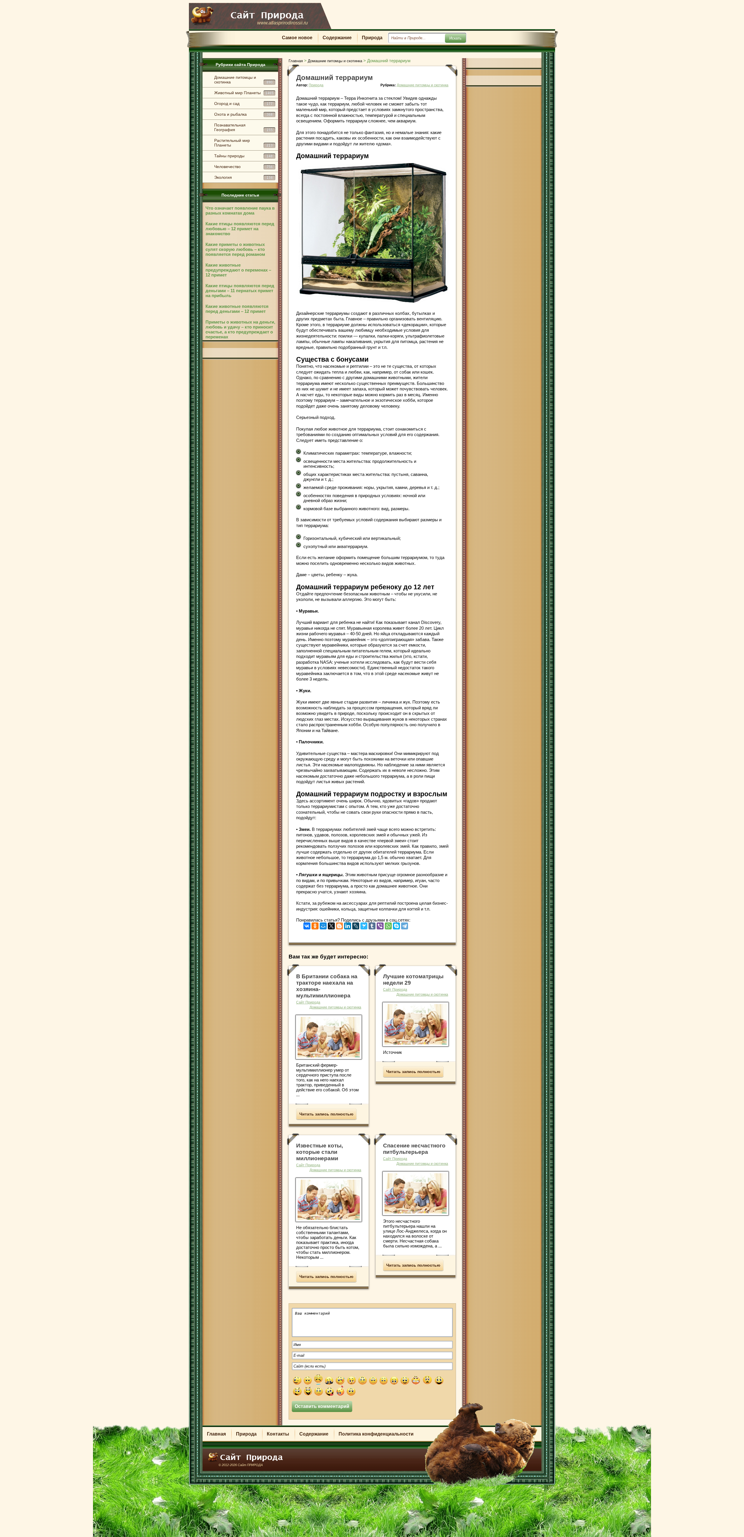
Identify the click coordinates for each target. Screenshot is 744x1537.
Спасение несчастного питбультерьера (414, 1149)
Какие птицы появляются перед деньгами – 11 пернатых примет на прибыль (239, 290)
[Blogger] (339, 924)
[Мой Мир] (323, 924)
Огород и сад (243, 103)
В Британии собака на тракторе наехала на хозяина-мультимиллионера (326, 986)
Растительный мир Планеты (243, 142)
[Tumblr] (372, 924)
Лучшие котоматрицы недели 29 (413, 979)
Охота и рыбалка (243, 114)
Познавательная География (243, 127)
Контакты (278, 1433)
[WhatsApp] (388, 924)
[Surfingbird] (363, 924)
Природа (372, 37)
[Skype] (396, 924)
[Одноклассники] (315, 924)
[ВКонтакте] (306, 924)
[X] (331, 924)
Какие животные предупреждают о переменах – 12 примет (238, 270)
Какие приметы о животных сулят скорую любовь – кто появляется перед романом (235, 249)
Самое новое (297, 37)
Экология (243, 177)
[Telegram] (404, 924)
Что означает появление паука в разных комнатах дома (240, 210)
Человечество (243, 166)
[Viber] (380, 924)
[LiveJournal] (355, 924)
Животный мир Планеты (243, 92)
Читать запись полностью (326, 1114)
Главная (216, 1433)
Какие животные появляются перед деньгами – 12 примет (237, 309)
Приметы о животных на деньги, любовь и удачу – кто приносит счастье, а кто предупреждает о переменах (240, 329)
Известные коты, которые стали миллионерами (319, 1152)
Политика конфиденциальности (376, 1433)
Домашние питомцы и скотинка (243, 79)
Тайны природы (243, 155)
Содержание (337, 37)
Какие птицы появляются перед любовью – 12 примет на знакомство (239, 228)
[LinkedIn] (347, 924)
